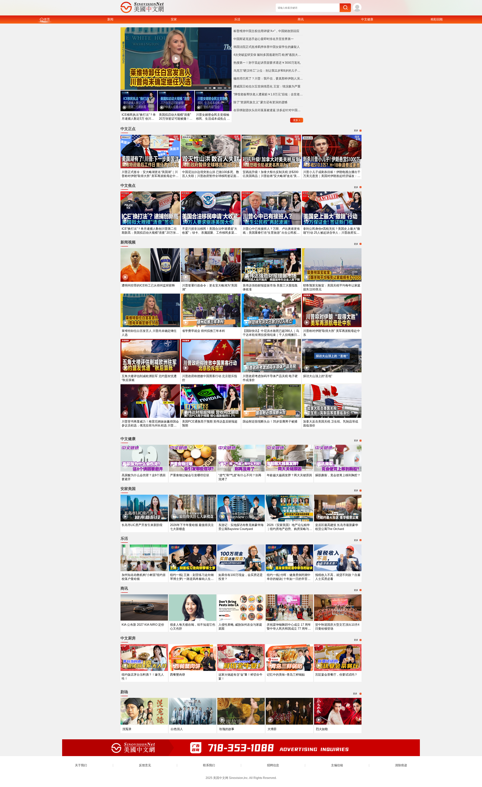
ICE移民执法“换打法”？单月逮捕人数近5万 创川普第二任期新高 (139, 118)
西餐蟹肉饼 (177, 674)
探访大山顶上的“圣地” (317, 376)
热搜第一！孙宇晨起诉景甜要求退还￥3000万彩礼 (266, 62)
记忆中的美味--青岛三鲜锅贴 (286, 674)
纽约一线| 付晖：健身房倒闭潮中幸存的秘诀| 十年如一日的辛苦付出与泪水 (288, 578)
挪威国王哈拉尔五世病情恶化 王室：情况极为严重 (266, 86)
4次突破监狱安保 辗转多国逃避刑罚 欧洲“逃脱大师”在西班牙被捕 (268, 54)
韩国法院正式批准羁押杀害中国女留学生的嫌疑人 (266, 46)
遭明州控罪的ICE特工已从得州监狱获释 (148, 285)
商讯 (301, 19)
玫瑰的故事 (226, 729)
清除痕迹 (401, 765)
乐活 (237, 19)
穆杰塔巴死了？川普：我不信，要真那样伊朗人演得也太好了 (268, 78)
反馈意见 (145, 765)
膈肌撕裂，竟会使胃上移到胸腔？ (337, 475)
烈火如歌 (322, 729)
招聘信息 (273, 765)
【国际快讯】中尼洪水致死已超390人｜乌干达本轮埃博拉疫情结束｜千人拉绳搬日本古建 (271, 334)
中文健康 (367, 19)
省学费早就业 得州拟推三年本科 (203, 330)
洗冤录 (126, 729)
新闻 (110, 19)
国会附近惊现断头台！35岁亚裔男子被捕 (270, 421)
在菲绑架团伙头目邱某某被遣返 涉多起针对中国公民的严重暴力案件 (268, 110)
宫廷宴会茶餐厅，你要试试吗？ (336, 674)
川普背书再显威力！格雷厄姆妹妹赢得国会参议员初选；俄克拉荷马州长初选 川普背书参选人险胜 (150, 425)
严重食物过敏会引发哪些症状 (189, 475)
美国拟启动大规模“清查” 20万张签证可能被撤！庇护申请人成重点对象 (175, 118)
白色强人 (177, 729)
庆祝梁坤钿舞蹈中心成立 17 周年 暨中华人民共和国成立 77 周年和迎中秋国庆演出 (289, 628)
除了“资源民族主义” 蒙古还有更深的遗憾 (260, 102)
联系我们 (209, 765)
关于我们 (81, 765)
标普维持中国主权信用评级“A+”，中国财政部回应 (266, 31)
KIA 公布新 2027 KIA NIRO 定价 (143, 624)
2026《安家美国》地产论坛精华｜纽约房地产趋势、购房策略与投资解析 (289, 528)
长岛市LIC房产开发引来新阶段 (142, 525)
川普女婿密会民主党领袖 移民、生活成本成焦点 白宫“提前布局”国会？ (213, 118)
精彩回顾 (437, 19)
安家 (174, 19)
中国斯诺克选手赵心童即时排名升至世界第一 (263, 39)
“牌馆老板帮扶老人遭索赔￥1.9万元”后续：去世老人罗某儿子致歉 (268, 94)
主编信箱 (337, 765)
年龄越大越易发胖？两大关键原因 (289, 475)
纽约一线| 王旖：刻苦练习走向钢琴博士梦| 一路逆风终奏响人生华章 (192, 578)
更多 (296, 120)
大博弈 (272, 729)
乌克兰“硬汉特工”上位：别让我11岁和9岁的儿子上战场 (268, 70)
